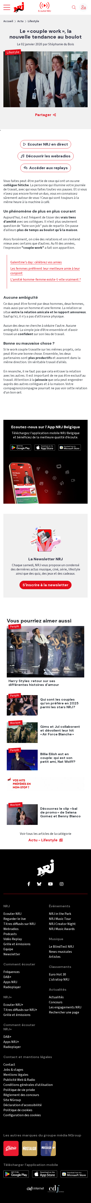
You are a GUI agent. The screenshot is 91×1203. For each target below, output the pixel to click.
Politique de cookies (17, 1110)
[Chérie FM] (11, 1148)
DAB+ (7, 977)
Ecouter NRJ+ (13, 1005)
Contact (9, 1064)
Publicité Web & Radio (19, 1080)
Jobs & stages (13, 1070)
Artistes (55, 957)
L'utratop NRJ (59, 979)
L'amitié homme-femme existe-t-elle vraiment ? (45, 279)
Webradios (11, 929)
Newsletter (11, 954)
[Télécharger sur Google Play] (20, 447)
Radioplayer (12, 987)
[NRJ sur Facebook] (29, 884)
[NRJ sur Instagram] (61, 884)
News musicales (60, 952)
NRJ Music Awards (62, 929)
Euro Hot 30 (57, 974)
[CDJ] (55, 1188)
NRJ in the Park (60, 914)
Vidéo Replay (12, 939)
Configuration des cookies (22, 1115)
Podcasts (10, 934)
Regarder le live (14, 919)
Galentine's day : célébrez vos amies (36, 262)
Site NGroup (12, 1100)
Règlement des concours (21, 1095)
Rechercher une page (64, 1012)
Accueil (8, 21)
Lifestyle (33, 21)
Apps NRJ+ (11, 1042)
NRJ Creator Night (62, 924)
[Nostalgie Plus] (48, 1148)
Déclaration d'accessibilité (22, 1105)
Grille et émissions (16, 944)
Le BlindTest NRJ (61, 947)
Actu (20, 21)
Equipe (8, 949)
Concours (55, 1002)
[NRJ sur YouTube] (50, 884)
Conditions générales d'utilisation (28, 1085)
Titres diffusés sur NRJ (19, 924)
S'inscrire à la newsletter (45, 584)
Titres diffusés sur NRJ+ (20, 1010)
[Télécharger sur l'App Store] (44, 447)
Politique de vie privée (19, 1090)
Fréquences (11, 972)
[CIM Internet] (35, 1188)
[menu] (6, 7)
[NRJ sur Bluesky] (39, 884)
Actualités (56, 997)
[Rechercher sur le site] (74, 7)
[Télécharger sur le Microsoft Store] (69, 447)
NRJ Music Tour (60, 919)
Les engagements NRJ (65, 1007)
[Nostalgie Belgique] (29, 1148)
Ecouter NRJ (12, 914)
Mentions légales (15, 1075)
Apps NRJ (10, 982)
